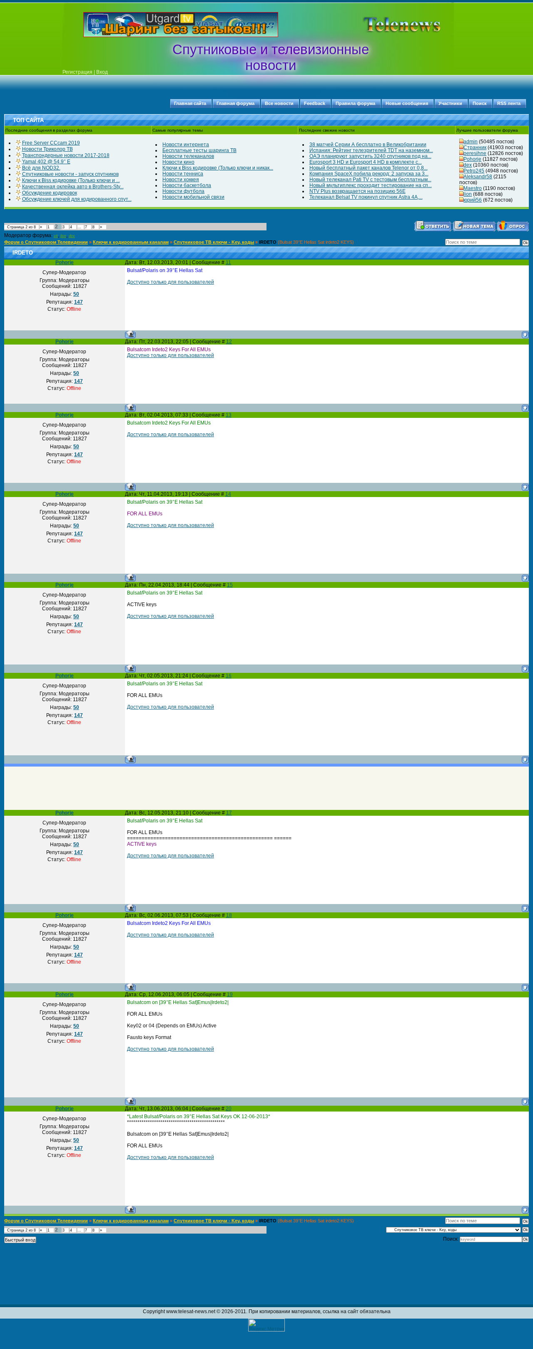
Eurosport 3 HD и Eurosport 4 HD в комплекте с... (365, 162)
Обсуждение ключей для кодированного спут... (77, 199)
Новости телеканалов (188, 156)
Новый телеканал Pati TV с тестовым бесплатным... (370, 179)
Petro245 (473, 171)
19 (230, 994)
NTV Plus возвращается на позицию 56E (357, 191)
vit (56, 236)
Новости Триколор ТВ (47, 149)
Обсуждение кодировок (49, 193)
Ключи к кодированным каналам (131, 242)
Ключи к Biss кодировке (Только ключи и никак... (217, 168)
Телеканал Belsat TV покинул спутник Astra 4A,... (366, 197)
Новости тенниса (182, 174)
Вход (102, 72)
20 (229, 1109)
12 (229, 342)
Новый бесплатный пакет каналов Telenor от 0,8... (368, 168)
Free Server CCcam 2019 (51, 143)
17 (229, 813)
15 (230, 585)
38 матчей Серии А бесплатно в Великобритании (367, 144)
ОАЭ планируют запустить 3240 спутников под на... (370, 156)
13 (229, 415)
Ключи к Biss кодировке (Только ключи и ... (71, 180)
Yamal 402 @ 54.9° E (46, 162)
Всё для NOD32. (41, 168)
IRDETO (267, 242)
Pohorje (472, 159)
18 (229, 915)
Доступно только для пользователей (170, 282)
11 (228, 262)
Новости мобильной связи (193, 197)
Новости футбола (183, 191)
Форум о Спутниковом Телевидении (46, 242)
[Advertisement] (388, 24)
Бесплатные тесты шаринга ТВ (199, 150)
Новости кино (178, 162)
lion (467, 194)
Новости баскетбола (186, 185)
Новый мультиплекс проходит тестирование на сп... (370, 185)
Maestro (472, 188)
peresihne (474, 153)
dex (467, 165)
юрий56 (472, 200)
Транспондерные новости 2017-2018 (66, 155)
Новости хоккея (180, 179)
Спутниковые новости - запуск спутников (70, 174)
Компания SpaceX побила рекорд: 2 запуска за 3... (368, 174)
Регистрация (77, 72)
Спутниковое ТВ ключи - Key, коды (214, 242)
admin (470, 142)
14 (228, 494)
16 (229, 676)
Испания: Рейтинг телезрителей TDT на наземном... (371, 150)
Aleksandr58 (477, 177)
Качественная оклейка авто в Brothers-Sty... (73, 187)
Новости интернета (185, 144)
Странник (474, 147)
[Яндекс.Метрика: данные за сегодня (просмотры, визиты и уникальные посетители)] (266, 1325)
